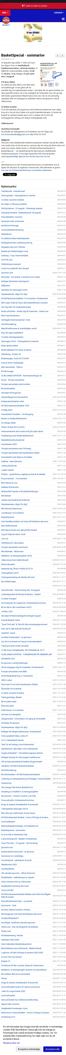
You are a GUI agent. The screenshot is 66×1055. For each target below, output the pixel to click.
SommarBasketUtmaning (12, 230)
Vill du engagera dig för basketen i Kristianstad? (22, 667)
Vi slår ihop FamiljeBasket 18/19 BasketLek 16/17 (23, 650)
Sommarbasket (8, 995)
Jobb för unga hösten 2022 (13, 991)
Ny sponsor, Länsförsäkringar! (14, 663)
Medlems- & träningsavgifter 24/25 (16, 556)
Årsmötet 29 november (11, 689)
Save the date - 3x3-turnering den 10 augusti (20, 590)
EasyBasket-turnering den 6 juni (15, 886)
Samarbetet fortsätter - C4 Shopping (17, 414)
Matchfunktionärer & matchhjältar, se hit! (19, 328)
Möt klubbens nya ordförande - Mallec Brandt (21, 948)
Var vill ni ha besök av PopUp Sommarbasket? (21, 641)
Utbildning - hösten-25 (11, 354)
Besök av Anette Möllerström (14, 418)
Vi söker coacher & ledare (12, 200)
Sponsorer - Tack (8, 905)
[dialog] (33, 1038)
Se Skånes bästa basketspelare (15, 238)
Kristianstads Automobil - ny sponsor (17, 852)
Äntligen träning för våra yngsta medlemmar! (20, 757)
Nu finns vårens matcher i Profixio (15, 910)
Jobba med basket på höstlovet (15, 500)
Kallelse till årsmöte (9, 487)
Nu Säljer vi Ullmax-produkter (14, 204)
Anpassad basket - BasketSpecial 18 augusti (21, 213)
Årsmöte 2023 (7, 706)
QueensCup (6, 783)
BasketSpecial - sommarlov (23, 55)
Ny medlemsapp (8, 581)
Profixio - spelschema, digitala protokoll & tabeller (23, 474)
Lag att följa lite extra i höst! (13, 534)
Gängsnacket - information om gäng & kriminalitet (23, 719)
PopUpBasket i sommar (11, 217)
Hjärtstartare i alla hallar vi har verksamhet (19, 749)
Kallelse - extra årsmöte (11, 461)
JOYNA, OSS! (7, 611)
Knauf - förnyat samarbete (12, 380)
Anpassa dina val (11, 1043)
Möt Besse (6, 496)
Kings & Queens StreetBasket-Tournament (19, 804)
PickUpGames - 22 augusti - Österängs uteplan (21, 208)
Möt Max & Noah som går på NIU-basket (19, 530)
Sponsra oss (7, 847)
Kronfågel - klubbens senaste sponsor (18, 922)
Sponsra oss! (7, 273)
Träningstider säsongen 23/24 (14, 809)
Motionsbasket (8, 564)
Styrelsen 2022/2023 (10, 940)
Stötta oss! (6, 931)
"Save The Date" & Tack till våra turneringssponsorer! (24, 624)
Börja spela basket (9, 345)
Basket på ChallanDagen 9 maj (14, 251)
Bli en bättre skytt (8, 701)
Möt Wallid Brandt (9, 526)
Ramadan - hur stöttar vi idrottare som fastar (20, 277)
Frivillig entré (6, 410)
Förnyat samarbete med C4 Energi (16, 448)
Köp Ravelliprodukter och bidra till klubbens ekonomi (24, 521)
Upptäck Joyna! (8, 633)
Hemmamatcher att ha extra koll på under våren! (22, 431)
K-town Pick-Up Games (11, 957)
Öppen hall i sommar (10, 1004)
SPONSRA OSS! (8, 659)
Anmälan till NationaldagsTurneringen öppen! (21, 616)
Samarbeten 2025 (9, 444)
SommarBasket (8, 822)
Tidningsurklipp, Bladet (11, 697)
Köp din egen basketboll (12, 333)
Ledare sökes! (7, 470)
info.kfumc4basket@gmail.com (15, 134)
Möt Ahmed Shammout (11, 508)
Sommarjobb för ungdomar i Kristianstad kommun (23, 603)
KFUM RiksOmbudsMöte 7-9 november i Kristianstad (24, 298)
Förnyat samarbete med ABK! (14, 671)
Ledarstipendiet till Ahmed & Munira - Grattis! (21, 594)
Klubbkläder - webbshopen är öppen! (17, 877)
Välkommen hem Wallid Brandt (14, 560)
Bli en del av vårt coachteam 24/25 (16, 607)
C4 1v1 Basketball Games (12, 740)
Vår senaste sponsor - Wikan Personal (18, 873)
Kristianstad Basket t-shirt (12, 401)
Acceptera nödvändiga (29, 1049)
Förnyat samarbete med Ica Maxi (15, 384)
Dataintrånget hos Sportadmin (14, 397)
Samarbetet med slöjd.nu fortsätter (16, 457)
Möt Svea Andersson (10, 315)
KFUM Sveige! (7, 371)
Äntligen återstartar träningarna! (15, 281)
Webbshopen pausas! (11, 264)
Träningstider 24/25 (9, 573)
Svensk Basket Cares (10, 620)
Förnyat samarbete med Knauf (14, 547)
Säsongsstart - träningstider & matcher (18, 195)
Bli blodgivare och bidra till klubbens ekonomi (21, 914)
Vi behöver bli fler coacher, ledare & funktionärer (22, 965)
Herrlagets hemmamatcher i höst (15, 320)
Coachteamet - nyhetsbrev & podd (16, 860)
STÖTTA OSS (7, 260)
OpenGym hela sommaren (12, 221)
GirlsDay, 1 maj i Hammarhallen (14, 255)
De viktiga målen (8, 423)
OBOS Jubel (6, 680)
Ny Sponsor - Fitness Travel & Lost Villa (18, 796)
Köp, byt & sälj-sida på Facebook (16, 629)
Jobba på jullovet (9, 466)
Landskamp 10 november (12, 513)
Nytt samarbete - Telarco (12, 367)
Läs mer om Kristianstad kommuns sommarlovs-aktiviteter (26, 170)
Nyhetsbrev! (6, 234)
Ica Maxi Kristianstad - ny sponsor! (16, 637)
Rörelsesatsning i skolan (12, 935)
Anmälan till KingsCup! (11, 393)
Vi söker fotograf (8, 598)
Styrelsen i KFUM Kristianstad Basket (17, 766)
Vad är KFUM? (7, 890)
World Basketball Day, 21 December (17, 676)
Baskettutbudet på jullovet (12, 440)
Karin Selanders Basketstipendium (16, 944)
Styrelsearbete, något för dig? (14, 294)
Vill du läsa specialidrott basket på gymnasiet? (22, 761)
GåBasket (5, 285)
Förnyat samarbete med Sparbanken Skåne (20, 453)
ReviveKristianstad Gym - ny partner (16, 901)
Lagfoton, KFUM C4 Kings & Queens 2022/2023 (22, 952)
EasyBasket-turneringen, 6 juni (14, 1008)
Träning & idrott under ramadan (15, 646)
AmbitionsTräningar (10, 225)
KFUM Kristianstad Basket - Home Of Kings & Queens (24, 817)
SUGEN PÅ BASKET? (10, 918)
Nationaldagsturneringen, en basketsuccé (19, 826)
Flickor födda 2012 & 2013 (13, 427)
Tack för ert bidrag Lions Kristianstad (17, 744)
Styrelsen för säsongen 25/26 (14, 290)
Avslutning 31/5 (8, 1017)
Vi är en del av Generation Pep (14, 834)
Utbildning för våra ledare (12, 543)
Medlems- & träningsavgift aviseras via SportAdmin (24, 970)
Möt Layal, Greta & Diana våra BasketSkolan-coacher (24, 303)
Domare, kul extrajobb (11, 714)
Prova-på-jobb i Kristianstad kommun (17, 800)
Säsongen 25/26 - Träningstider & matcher (20, 341)
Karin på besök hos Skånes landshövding (19, 1000)
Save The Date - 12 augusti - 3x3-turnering (19, 843)
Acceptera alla (53, 1049)
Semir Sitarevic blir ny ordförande (16, 882)
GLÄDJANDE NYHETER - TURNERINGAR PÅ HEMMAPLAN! (26, 654)
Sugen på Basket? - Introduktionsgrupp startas (22, 753)
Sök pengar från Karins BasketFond (17, 787)
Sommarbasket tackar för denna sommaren (20, 987)
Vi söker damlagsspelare (12, 337)
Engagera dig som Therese (13, 247)
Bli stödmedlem (8, 388)
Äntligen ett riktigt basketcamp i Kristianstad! (21, 731)
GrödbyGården (7, 869)
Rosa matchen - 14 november (14, 478)
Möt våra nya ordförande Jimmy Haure (18, 813)
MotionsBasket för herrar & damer (16, 350)
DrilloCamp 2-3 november (12, 710)
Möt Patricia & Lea (9, 483)
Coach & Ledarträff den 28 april (15, 268)
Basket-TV (5, 961)
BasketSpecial (7, 517)
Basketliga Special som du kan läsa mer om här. (29, 156)
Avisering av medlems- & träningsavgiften (19, 791)
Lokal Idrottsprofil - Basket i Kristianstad (19, 839)
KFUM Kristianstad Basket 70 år (15, 406)
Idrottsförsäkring (8, 324)
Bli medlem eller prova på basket (15, 974)
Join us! (4, 538)
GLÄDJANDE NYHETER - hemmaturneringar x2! (21, 375)
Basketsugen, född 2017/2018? (15, 358)
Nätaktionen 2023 (9, 864)
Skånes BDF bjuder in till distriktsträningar (19, 491)
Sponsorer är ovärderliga (12, 856)
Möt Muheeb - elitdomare (12, 551)
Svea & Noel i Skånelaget (12, 363)
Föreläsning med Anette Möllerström (17, 436)
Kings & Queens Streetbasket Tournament (19, 982)
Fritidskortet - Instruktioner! (13, 191)
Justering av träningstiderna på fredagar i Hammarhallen (26, 779)
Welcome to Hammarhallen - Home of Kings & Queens (25, 1013)
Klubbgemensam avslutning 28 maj (16, 243)
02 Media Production (10, 723)
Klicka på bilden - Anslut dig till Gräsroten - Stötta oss (24, 311)
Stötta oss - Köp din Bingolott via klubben (19, 927)
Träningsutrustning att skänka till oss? (18, 577)
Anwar (4, 978)
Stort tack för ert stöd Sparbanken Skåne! (19, 684)
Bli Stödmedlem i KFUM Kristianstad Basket (20, 774)
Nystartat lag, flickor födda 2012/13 (17, 568)
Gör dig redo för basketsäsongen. (16, 307)
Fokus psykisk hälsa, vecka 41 (14, 736)
